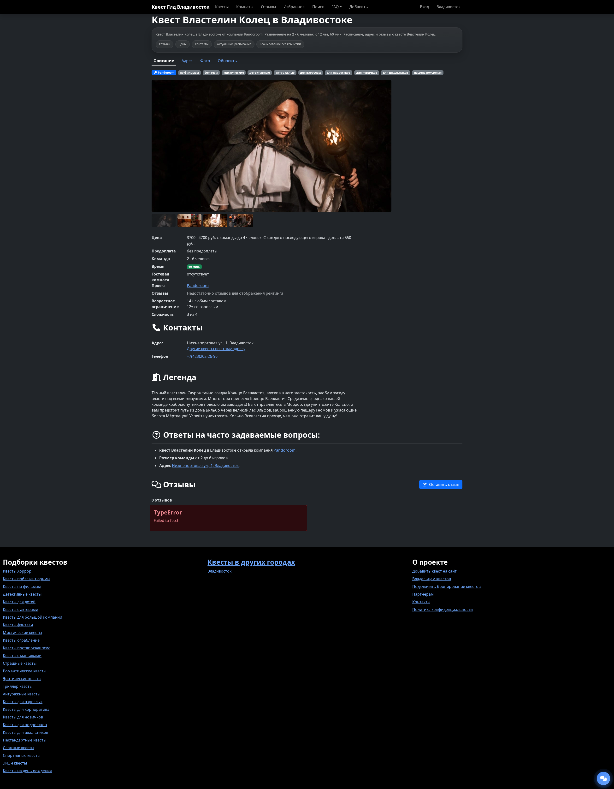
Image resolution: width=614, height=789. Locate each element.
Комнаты (244, 6)
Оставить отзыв (444, 484)
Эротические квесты (22, 678)
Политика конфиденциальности (442, 609)
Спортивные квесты (21, 755)
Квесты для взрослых (22, 701)
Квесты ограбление (21, 640)
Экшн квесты (15, 763)
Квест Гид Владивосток (180, 7)
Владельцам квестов (431, 578)
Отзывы (268, 6)
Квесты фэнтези (18, 625)
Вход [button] (424, 6)
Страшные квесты (19, 663)
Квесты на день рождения (27, 770)
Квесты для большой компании (32, 617)
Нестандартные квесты (24, 740)
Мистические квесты (22, 632)
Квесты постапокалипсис (26, 648)
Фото (205, 60)
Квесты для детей (19, 601)
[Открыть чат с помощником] (603, 778)
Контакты (421, 601)
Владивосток (448, 6)
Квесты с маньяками (22, 655)
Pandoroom (198, 285)
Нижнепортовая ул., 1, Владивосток (205, 465)
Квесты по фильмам (22, 586)
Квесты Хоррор (17, 571)
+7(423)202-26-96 (202, 356)
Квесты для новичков (23, 717)
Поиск (318, 6)
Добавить (358, 6)
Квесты (222, 6)
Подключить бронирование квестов (446, 586)
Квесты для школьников (25, 732)
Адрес (187, 60)
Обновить (227, 60)
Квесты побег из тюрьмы (26, 578)
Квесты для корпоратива (26, 709)
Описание (164, 60)
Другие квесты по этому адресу (216, 348)
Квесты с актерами (20, 609)
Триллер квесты (17, 686)
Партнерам (423, 594)
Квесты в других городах (251, 562)
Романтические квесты (24, 671)
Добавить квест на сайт (434, 571)
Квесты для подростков (25, 724)
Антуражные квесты (21, 694)
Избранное (294, 6)
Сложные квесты (18, 747)
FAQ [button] (335, 6)
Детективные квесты (22, 594)
